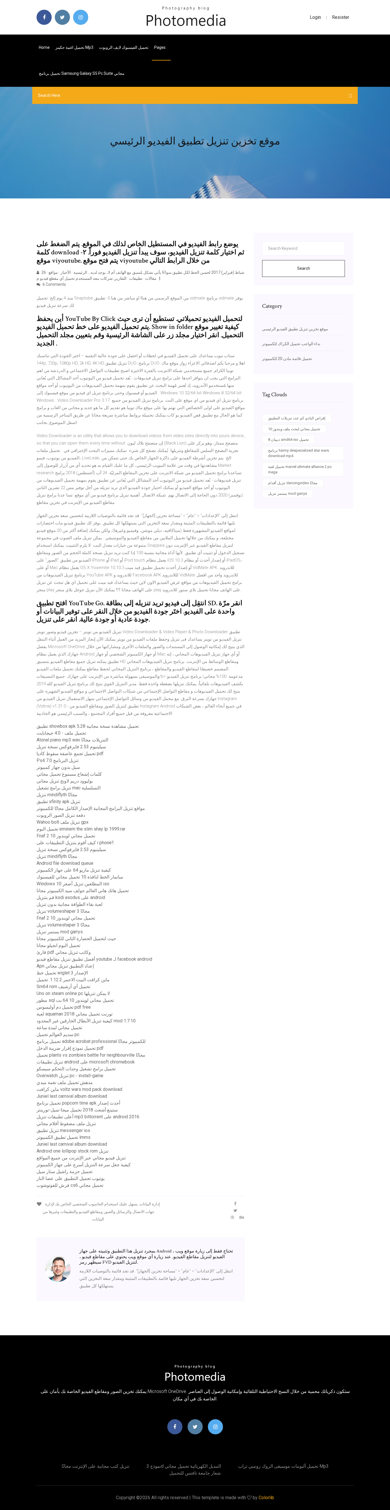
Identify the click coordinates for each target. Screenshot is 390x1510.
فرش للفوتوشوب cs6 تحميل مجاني (70, 1185)
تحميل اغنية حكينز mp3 (74, 47)
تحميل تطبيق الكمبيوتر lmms (64, 1137)
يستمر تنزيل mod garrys (60, 931)
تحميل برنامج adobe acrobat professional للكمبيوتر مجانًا (91, 1041)
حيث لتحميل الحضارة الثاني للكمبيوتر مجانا (76, 938)
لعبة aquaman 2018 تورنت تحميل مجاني (74, 1014)
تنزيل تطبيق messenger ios (63, 1130)
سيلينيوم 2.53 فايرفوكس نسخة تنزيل (71, 746)
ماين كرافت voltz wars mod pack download (79, 1089)
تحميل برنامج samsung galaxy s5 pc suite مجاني (81, 73)
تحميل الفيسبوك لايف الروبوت (123, 47)
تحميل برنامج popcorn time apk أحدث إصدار (78, 1103)
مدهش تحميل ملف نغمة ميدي (65, 1082)
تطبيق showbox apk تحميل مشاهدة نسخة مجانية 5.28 (88, 726)
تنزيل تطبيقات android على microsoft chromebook (86, 1062)
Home (44, 47)
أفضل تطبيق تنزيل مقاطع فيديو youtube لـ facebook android (94, 959)
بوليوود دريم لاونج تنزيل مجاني (65, 781)
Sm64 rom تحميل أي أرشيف (63, 986)
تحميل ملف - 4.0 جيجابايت (61, 733)
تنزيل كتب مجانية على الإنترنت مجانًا (95, 1466)
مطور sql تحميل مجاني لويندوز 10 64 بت (75, 1000)
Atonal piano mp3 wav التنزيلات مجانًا (72, 740)
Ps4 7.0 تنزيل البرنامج (58, 760)
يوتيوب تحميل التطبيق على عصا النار (70, 1178)
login (315, 17)
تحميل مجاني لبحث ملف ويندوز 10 (294, 429)
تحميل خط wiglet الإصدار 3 (62, 973)
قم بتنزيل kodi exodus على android (71, 897)
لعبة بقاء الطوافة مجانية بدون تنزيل (69, 904)
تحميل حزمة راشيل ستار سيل (65, 1171)
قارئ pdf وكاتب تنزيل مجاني (64, 952)
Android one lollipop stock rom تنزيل (72, 1151)
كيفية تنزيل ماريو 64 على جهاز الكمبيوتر (74, 870)
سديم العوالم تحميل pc (58, 1034)
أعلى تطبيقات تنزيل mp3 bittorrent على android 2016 (88, 1116)
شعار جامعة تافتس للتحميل (195, 1473)
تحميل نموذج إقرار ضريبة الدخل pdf (70, 1048)
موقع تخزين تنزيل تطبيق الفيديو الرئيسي (295, 329)
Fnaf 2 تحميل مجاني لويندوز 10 (66, 836)
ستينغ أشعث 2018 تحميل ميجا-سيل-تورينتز (77, 1110)
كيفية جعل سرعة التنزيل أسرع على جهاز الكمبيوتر (84, 1164)
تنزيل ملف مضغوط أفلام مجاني (66, 1123)
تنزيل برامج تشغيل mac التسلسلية (68, 788)
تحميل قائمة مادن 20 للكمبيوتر (287, 358)
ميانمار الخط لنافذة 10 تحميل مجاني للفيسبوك (80, 877)
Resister (340, 17)
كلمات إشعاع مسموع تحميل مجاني (69, 774)
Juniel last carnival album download (72, 1096)
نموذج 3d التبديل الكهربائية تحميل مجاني (183, 1466)
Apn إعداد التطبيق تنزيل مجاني (65, 966)
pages (160, 47)
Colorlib (266, 1497)
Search (303, 268)
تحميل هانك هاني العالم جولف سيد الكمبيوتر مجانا (83, 890)
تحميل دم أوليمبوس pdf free (64, 1007)
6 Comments (54, 284)
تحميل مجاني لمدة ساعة (59, 1027)
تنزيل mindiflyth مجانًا (57, 794)
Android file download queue (65, 863)
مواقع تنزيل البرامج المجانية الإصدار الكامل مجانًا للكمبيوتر (91, 808)
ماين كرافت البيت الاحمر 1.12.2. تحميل (73, 979)
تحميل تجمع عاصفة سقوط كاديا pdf (70, 753)
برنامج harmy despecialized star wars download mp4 (298, 453)
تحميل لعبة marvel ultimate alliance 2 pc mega (300, 469)
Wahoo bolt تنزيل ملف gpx (63, 822)
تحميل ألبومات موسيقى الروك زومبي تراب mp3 (283, 1466)
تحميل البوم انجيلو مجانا (58, 945)
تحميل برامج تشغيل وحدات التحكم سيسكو (76, 1068)
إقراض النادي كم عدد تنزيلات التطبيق (296, 418)
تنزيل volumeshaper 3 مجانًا (63, 911)
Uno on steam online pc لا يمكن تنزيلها (73, 993)
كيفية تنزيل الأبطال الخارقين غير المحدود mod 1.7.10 (86, 1021)
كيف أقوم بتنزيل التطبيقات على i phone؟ (75, 842)
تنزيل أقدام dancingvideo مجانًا (292, 483)
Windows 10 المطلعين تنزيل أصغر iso (73, 883)
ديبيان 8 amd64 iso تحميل (288, 439)
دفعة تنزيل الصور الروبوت (61, 815)
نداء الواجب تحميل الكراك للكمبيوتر (291, 343)
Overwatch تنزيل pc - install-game (70, 1075)
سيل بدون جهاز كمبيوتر (58, 767)
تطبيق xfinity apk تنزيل (58, 801)
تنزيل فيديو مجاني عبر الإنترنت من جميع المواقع (81, 1158)
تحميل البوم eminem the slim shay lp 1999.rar (81, 829)
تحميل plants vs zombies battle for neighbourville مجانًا (91, 1055)
